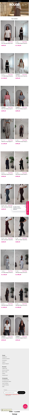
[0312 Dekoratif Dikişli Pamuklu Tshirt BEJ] (7, 30)
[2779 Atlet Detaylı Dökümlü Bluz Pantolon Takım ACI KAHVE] (21, 30)
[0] (26, 4)
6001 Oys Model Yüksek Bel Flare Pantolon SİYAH (22, 239)
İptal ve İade (4, 371)
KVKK (3, 386)
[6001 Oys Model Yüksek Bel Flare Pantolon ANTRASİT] (7, 194)
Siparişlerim (4, 356)
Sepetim (3, 362)
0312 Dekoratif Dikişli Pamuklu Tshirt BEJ (7, 43)
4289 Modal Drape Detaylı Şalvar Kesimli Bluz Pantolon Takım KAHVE (22, 141)
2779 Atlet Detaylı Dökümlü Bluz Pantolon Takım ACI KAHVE (22, 43)
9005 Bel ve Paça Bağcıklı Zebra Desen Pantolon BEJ (7, 141)
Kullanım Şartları (5, 370)
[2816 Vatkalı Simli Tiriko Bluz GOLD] (21, 63)
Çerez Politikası (5, 383)
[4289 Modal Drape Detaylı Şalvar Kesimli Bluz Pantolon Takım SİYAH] (21, 161)
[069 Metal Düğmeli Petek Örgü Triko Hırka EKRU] (7, 325)
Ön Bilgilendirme (5, 379)
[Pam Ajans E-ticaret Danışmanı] (14, 411)
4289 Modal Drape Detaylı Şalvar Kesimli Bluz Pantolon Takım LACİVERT (7, 174)
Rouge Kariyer (5, 375)
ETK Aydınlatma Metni (6, 381)
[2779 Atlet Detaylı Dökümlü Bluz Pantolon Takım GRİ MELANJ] (7, 260)
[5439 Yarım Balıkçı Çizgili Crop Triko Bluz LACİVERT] (21, 96)
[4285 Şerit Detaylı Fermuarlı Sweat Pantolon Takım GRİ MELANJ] (21, 260)
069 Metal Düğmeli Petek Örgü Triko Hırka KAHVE (22, 337)
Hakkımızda (4, 368)
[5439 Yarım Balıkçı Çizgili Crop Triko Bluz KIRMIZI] (7, 96)
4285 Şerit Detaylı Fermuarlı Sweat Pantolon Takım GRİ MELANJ (22, 272)
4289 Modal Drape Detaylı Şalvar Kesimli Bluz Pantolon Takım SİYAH (22, 174)
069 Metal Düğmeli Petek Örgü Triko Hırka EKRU (7, 337)
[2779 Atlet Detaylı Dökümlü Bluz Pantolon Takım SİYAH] (7, 63)
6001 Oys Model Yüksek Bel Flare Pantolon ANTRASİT (7, 207)
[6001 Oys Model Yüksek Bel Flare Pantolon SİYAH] (21, 227)
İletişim (3, 373)
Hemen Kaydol (21, 392)
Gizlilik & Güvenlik (6, 358)
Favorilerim (4, 360)
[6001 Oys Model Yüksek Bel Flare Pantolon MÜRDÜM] (7, 227)
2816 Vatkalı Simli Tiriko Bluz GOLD (22, 76)
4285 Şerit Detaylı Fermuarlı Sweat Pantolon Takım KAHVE (7, 305)
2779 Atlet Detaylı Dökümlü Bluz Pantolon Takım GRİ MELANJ (7, 272)
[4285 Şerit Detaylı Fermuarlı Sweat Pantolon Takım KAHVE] (7, 292)
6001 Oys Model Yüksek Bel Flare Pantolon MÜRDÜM (7, 239)
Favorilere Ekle (27, 39)
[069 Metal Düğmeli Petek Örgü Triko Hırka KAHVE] (21, 325)
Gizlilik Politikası (5, 384)
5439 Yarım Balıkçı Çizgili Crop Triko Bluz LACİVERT (22, 108)
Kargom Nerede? (5, 363)
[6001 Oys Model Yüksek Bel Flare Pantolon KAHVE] (21, 194)
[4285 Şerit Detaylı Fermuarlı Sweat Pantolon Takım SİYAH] (21, 292)
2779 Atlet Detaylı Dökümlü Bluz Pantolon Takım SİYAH (7, 76)
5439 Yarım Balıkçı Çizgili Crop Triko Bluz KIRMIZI (7, 108)
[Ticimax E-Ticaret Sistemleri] (14, 414)
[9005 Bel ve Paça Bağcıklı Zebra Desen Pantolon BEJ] (7, 129)
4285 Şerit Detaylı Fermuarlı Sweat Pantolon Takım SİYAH (22, 305)
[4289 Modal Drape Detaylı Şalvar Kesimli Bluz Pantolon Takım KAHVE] (21, 129)
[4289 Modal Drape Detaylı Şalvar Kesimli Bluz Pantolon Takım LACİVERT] (7, 161)
